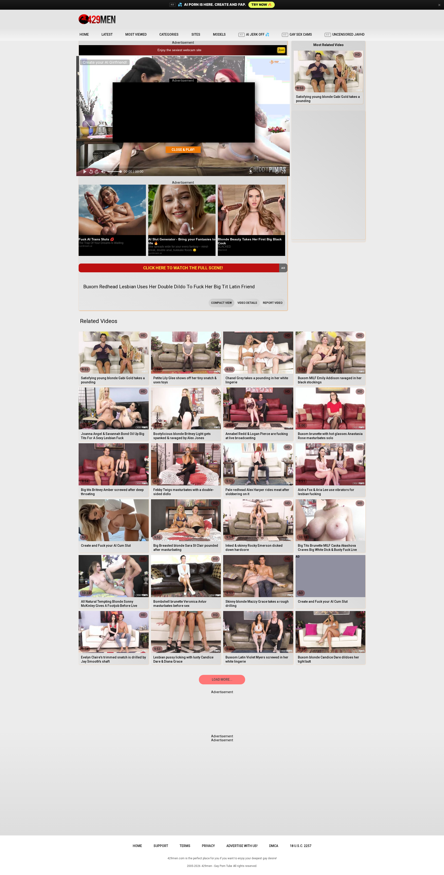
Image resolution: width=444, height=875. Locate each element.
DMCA (273, 846)
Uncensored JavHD (345, 34)
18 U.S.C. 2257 (300, 846)
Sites (195, 34)
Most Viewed (136, 34)
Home (84, 34)
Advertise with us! (242, 846)
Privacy (208, 846)
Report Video (273, 302)
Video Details (247, 302)
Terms (185, 846)
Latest (107, 34)
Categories (169, 34)
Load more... (222, 679)
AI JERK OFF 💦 (254, 34)
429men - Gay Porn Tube (216, 866)
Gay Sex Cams (297, 34)
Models (219, 34)
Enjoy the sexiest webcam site (179, 50)
